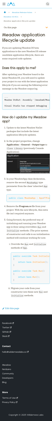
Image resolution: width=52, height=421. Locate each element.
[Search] (47, 4)
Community (8, 373)
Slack (4, 336)
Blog (4, 382)
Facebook (7, 323)
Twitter (5, 327)
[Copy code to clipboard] (46, 96)
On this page (10, 27)
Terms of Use (9, 398)
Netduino (6, 369)
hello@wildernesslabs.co (14, 352)
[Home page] (4, 12)
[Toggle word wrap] (41, 96)
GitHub (5, 331)
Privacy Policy (8, 402)
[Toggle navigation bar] (4, 4)
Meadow (6, 365)
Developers (7, 378)
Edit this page (12, 308)
